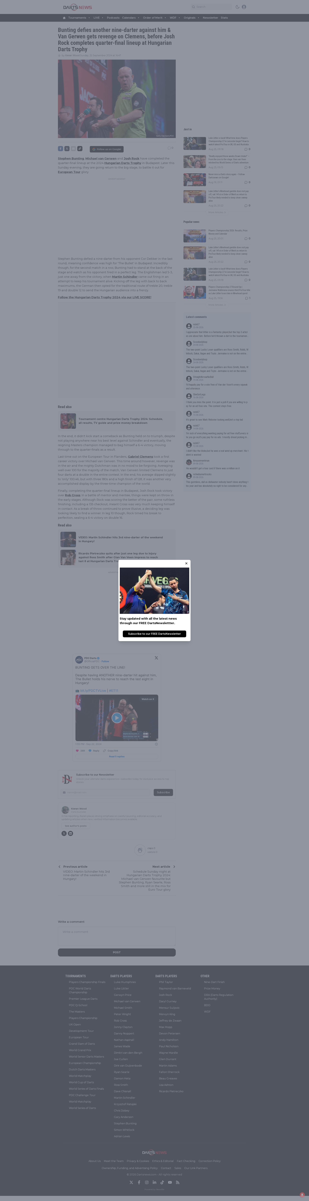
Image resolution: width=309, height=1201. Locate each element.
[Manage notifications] (302, 1194)
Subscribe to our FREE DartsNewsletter (154, 633)
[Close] (186, 563)
